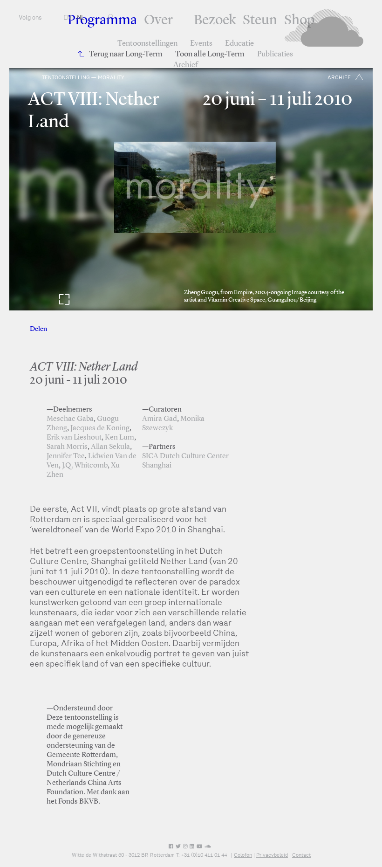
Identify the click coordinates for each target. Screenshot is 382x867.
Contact (301, 855)
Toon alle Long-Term (210, 54)
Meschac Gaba (70, 419)
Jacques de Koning (100, 428)
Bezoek (215, 21)
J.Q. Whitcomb (85, 465)
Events (201, 44)
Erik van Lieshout (74, 437)
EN (67, 17)
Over (158, 21)
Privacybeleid (272, 855)
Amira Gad (159, 419)
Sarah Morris (67, 447)
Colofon (243, 855)
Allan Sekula (110, 447)
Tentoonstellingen (147, 44)
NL (80, 17)
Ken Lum (119, 437)
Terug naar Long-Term (126, 54)
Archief (185, 65)
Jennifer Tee (66, 456)
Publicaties (275, 54)
